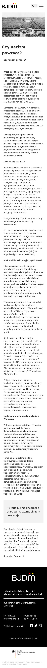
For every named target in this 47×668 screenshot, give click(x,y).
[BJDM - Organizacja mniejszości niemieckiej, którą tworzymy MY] (9, 5)
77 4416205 (9, 615)
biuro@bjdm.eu (11, 618)
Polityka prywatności (14, 625)
